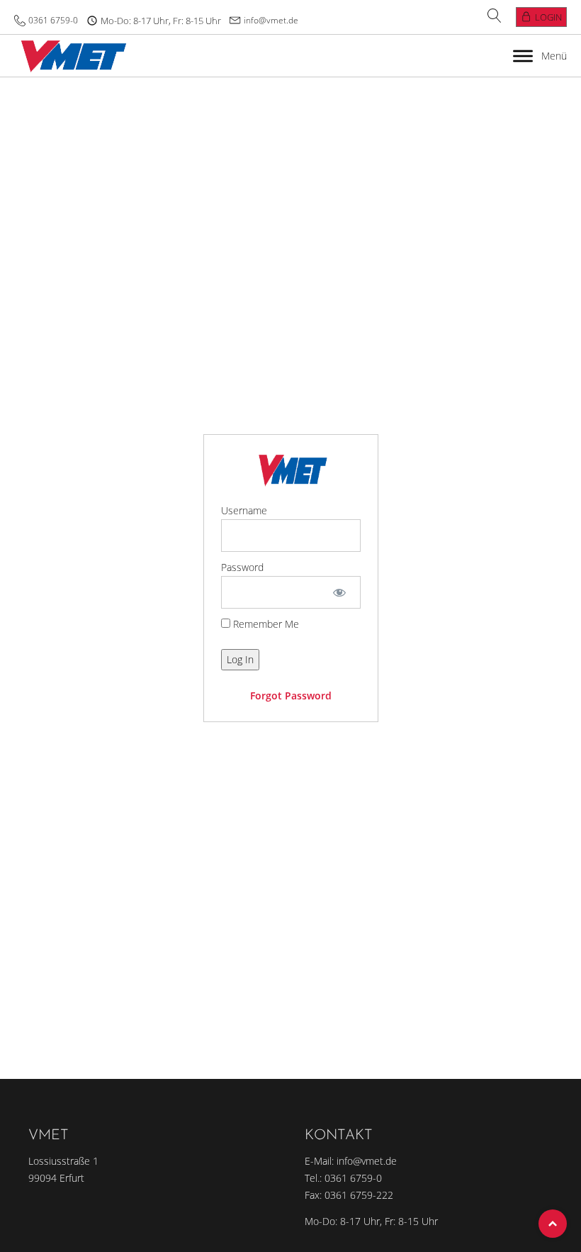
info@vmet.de (271, 20)
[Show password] (339, 592)
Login (548, 17)
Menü (554, 55)
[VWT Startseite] (70, 56)
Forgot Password (291, 695)
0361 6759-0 (53, 20)
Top (552, 1223)
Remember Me (264, 624)
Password (242, 567)
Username (244, 510)
